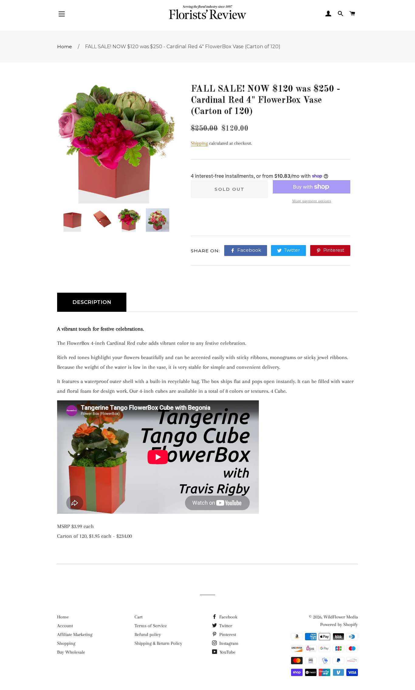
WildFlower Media (341, 617)
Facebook (227, 617)
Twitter (225, 625)
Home (64, 46)
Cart (138, 617)
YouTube (226, 652)
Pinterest (227, 634)
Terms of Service (151, 625)
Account (65, 625)
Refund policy (148, 634)
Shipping (199, 143)
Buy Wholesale (71, 652)
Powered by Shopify (339, 624)
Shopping (66, 643)
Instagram (228, 643)
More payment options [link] (311, 201)
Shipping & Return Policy (158, 643)
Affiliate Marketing (74, 634)
